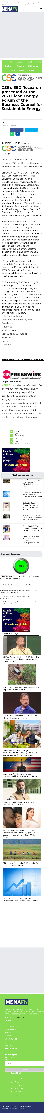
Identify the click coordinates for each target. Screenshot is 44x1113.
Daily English (12, 1055)
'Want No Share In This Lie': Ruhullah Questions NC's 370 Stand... (18, 803)
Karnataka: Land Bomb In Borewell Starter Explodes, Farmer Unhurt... (21, 689)
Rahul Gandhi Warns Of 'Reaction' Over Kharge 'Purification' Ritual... (20, 717)
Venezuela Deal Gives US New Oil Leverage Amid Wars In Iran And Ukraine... (20, 775)
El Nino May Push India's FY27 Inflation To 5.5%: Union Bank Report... (20, 864)
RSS (16, 1095)
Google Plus (19, 1085)
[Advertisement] (22, 35)
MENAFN (7, 143)
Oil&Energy (35, 66)
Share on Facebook (16, 130)
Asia (38, 62)
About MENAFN (11, 1039)
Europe (20, 62)
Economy (21, 66)
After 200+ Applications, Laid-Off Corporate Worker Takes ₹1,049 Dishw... (33, 517)
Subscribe (24, 1070)
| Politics (8, 66)
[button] (33, 3)
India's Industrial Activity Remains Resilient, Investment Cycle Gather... (33, 494)
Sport (30, 70)
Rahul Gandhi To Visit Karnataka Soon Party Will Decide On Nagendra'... (32, 528)
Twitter (17, 1082)
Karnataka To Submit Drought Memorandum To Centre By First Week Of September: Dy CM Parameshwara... (21, 753)
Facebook (18, 1079)
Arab (30, 62)
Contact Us (9, 1033)
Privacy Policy (10, 1029)
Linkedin (17, 1092)
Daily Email (18, 1088)
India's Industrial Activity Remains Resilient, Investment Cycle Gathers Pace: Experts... (21, 900)
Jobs (7, 1042)
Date (5, 123)
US (8, 62)
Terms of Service (11, 1026)
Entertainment (14, 70)
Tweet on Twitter (31, 130)
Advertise (8, 1036)
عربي (27, 3)
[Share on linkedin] (17, 134)
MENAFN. (17, 1106)
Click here (20, 1017)
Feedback (9, 1045)
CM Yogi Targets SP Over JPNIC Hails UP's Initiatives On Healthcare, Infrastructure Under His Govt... (21, 659)
